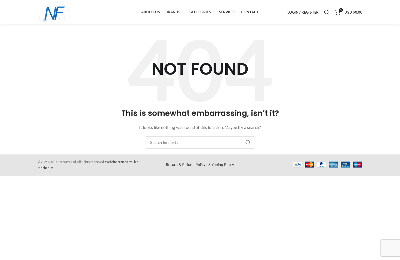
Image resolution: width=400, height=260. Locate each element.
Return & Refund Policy (185, 164)
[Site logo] (55, 12)
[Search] (326, 12)
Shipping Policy (221, 164)
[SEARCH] (248, 142)
